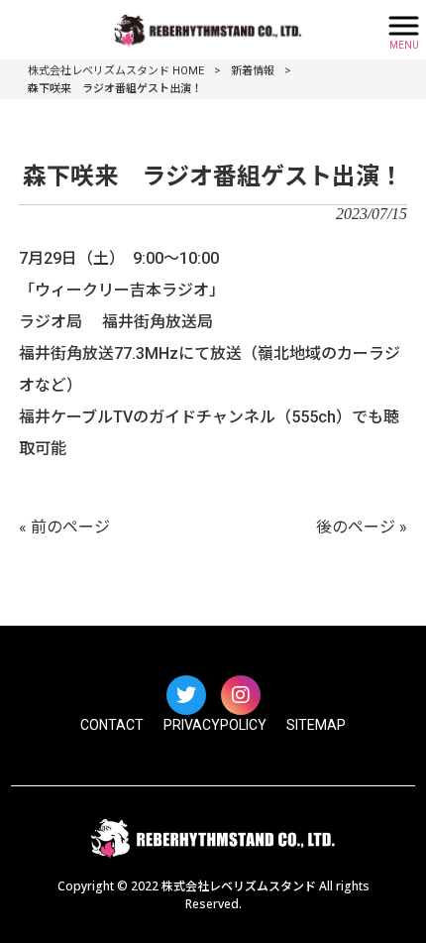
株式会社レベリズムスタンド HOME (116, 70)
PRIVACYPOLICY (214, 725)
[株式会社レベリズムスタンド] (188, 28)
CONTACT (112, 725)
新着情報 (252, 70)
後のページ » (361, 527)
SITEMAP (316, 725)
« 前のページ (64, 527)
